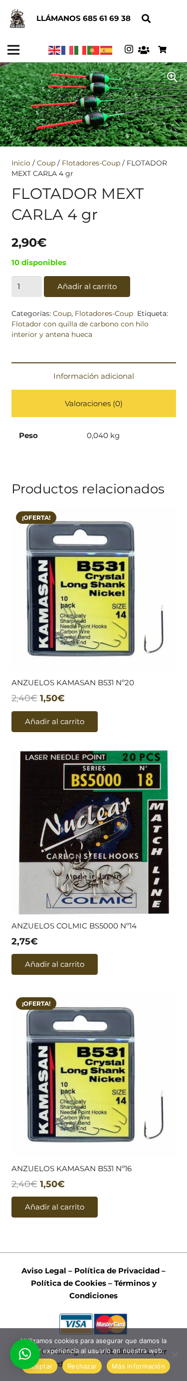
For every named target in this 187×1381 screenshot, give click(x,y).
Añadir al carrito (87, 286)
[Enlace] (17, 19)
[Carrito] (162, 49)
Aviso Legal (43, 1270)
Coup (46, 163)
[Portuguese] (93, 49)
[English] (54, 49)
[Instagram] (129, 49)
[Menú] (13, 49)
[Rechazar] (175, 1355)
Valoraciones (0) (94, 403)
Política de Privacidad (116, 1270)
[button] (25, 1354)
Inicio (20, 163)
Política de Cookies (68, 1283)
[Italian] (80, 49)
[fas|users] (144, 49)
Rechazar (82, 1366)
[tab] (93, 376)
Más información (138, 1366)
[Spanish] (106, 49)
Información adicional (93, 376)
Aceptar (39, 1366)
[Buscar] (146, 18)
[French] (67, 49)
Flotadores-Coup (91, 163)
